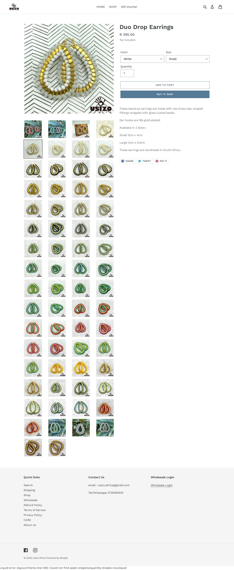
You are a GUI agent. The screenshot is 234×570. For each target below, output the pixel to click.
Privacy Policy (33, 515)
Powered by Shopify (57, 558)
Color (124, 52)
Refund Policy (33, 505)
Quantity (126, 66)
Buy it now (165, 94)
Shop (27, 495)
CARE (27, 520)
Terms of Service (35, 510)
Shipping (29, 490)
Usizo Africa (39, 558)
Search (28, 485)
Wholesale (30, 500)
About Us (30, 525)
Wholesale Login (162, 485)
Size (168, 52)
